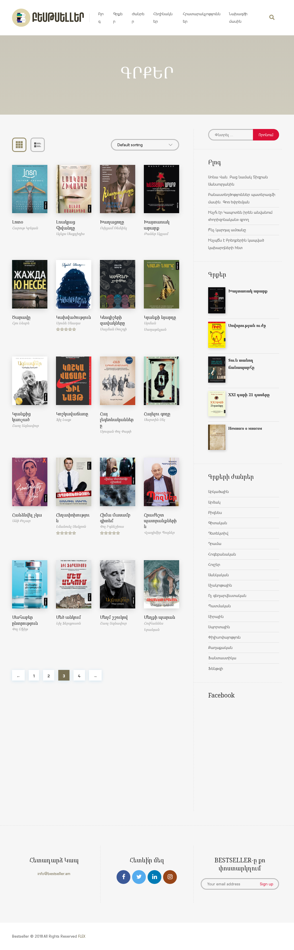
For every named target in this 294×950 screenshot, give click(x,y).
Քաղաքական (220, 647)
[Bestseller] (48, 18)
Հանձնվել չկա (27, 515)
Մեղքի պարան (159, 617)
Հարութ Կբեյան (25, 228)
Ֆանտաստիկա (222, 657)
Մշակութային (220, 585)
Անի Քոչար (21, 520)
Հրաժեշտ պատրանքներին (160, 521)
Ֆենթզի (215, 668)
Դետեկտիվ (218, 533)
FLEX (81, 936)
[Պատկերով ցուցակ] (19, 145)
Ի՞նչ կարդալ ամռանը (227, 229)
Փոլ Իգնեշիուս (112, 526)
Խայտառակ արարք (156, 225)
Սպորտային (219, 626)
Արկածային (218, 491)
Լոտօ (17, 222)
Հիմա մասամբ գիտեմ (115, 518)
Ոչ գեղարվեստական (227, 595)
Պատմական (219, 605)
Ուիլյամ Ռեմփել (113, 228)
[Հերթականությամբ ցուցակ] (37, 145)
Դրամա (214, 543)
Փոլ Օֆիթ (20, 629)
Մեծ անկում (68, 617)
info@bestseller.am (54, 873)
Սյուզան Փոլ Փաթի (115, 431)
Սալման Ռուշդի (113, 329)
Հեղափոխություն (73, 518)
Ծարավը (21, 317)
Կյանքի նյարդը (160, 317)
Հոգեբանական (222, 554)
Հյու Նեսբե (20, 323)
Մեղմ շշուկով (114, 617)
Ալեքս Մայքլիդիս (70, 233)
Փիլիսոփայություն (224, 637)
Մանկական (218, 574)
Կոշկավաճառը (72, 414)
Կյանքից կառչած (21, 417)
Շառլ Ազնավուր (25, 425)
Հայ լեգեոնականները (117, 420)
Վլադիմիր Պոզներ (159, 532)
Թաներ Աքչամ (156, 233)
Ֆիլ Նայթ (63, 419)
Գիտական (217, 522)
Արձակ (214, 502)
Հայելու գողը (157, 414)
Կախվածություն (73, 317)
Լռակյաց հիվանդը (65, 225)
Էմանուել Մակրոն (71, 526)
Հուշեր (214, 564)
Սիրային (216, 616)
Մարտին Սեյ (154, 419)
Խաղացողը (112, 222)
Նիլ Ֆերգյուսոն (68, 623)
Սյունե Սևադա (68, 323)
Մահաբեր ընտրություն (25, 620)
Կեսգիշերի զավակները (112, 320)
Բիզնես (215, 512)
